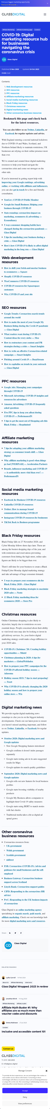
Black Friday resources (16, 103)
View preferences (25, 1103)
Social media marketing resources (22, 100)
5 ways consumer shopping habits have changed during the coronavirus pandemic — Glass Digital (25, 228)
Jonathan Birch (11, 999)
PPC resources (12, 93)
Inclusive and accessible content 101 (23, 1031)
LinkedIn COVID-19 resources (18, 504)
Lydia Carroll (11, 978)
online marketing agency (30, 909)
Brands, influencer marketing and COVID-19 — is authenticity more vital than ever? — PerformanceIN (25, 472)
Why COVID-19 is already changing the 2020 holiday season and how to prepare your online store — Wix (25, 690)
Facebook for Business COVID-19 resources (24, 499)
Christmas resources (15, 106)
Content (37, 30)
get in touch (19, 189)
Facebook (9, 133)
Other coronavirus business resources (24, 113)
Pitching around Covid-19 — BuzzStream (24, 359)
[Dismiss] (47, 3)
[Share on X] (15, 933)
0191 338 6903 (9, 1060)
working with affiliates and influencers (29, 185)
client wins (28, 982)
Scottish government (16, 855)
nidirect (10, 859)
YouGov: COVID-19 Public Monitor (21, 199)
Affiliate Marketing (8, 30)
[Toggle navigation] (45, 14)
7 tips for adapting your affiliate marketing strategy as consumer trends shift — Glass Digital (24, 452)
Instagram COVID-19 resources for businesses (26, 517)
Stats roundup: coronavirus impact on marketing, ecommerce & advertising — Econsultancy (23, 216)
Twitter (30, 129)
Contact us (8, 1048)
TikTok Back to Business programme (22, 522)
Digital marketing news (17, 109)
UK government (14, 845)
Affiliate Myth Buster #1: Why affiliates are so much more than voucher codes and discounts (22, 1010)
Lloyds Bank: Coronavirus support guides (24, 886)
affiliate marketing (10, 917)
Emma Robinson (12, 1023)
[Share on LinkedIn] (10, 933)
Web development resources (19, 86)
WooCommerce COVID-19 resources (21, 281)
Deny (25, 1097)
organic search (22, 913)
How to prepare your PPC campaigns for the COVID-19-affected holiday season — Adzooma (25, 669)
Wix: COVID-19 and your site (18, 294)
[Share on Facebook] (21, 933)
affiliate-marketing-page (24, 30)
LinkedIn (39, 129)
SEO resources (12, 90)
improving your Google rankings (17, 182)
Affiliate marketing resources (19, 96)
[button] (46, 1070)
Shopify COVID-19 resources (18, 276)
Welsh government (15, 850)
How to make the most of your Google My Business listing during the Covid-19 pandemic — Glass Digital (26, 325)
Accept (25, 1090)
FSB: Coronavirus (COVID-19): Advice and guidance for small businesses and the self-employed (25, 869)
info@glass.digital (10, 1064)
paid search (35, 913)
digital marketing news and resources (27, 920)
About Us (5, 982)
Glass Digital (12, 59)
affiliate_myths (21, 1003)
